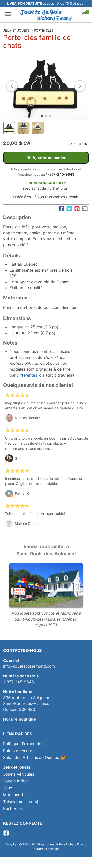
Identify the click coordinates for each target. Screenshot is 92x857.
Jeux (7, 787)
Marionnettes (15, 794)
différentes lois (31, 375)
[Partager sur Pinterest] (77, 209)
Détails (11, 256)
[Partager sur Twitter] (69, 209)
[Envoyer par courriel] (85, 209)
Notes (10, 343)
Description (17, 217)
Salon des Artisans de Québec (31, 757)
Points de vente (17, 750)
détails (74, 197)
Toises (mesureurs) (20, 801)
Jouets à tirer (15, 781)
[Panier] (84, 15)
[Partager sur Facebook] (61, 209)
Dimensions (17, 318)
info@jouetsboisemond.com (29, 666)
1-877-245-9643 (60, 174)
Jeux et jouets (16, 30)
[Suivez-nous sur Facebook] (6, 834)
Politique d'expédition (23, 743)
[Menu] (8, 14)
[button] (12, 86)
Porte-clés (43, 30)
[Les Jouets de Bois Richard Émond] (46, 14)
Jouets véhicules (18, 774)
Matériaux (15, 298)
